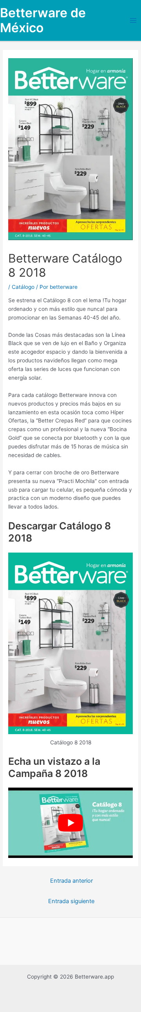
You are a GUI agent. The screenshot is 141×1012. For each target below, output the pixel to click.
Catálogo (23, 287)
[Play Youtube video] (70, 823)
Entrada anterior (71, 880)
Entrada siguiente (71, 901)
